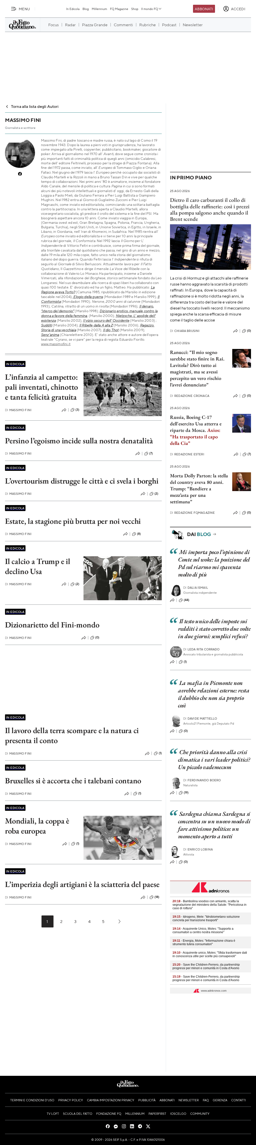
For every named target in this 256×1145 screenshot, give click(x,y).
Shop (134, 8)
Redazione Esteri (187, 454)
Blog (85, 8)
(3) (77, 409)
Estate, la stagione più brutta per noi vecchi (73, 521)
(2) (156, 493)
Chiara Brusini (185, 331)
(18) (157, 897)
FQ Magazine (119, 8)
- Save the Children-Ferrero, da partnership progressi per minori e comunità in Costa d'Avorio (206, 966)
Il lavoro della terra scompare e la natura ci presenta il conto (72, 735)
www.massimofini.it (55, 343)
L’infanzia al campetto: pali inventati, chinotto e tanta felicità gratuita (41, 387)
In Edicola (73, 8)
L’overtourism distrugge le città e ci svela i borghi (81, 481)
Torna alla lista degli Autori (35, 106)
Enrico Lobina (198, 849)
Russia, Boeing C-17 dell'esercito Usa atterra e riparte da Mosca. (196, 423)
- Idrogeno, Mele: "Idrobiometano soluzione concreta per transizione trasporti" (206, 918)
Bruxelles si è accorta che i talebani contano (73, 780)
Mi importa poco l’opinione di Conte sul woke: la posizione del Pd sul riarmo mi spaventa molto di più (214, 563)
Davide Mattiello (200, 718)
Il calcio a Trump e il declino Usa (37, 566)
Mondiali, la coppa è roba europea (37, 826)
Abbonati (204, 8)
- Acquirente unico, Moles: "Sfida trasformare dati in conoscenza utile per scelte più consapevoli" (209, 954)
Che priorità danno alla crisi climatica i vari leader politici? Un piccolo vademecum (214, 759)
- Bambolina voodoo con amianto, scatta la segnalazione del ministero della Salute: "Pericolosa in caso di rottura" (209, 904)
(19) (186, 792)
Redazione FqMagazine (192, 513)
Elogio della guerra (88, 296)
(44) (187, 600)
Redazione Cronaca (189, 396)
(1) (160, 753)
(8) (139, 534)
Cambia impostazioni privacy (110, 1100)
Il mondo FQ (149, 9)
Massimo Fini (18, 410)
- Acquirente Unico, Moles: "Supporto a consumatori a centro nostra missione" (203, 930)
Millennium (99, 8)
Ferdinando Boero (202, 780)
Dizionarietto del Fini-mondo (52, 624)
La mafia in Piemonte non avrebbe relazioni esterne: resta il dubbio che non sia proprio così (213, 694)
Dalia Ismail (195, 587)
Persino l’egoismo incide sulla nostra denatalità (79, 440)
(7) (151, 453)
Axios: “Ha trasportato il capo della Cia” (195, 436)
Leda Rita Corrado (201, 649)
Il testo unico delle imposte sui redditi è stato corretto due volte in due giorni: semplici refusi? (214, 628)
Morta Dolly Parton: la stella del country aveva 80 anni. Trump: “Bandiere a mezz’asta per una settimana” (199, 488)
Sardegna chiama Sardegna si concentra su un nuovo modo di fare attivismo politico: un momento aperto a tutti (214, 825)
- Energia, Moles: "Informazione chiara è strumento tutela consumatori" (203, 942)
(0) (97, 637)
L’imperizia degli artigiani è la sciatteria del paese (82, 884)
